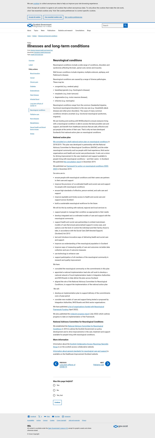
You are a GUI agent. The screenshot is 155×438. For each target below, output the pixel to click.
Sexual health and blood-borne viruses (38, 128)
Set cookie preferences (73, 17)
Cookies (52, 420)
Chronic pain (34, 82)
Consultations (79, 30)
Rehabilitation (34, 123)
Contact (45, 420)
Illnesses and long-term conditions (47, 36)
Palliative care (34, 114)
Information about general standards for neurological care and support (80, 351)
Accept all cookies (34, 17)
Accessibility (30, 420)
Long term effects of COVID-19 (36, 105)
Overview (31, 61)
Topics (36, 30)
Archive (39, 420)
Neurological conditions (37, 110)
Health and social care (37, 54)
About (29, 30)
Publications (51, 30)
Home (29, 36)
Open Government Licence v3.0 (58, 428)
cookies (36, 4)
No (58, 390)
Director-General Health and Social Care (42, 50)
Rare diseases (34, 119)
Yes (58, 385)
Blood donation (35, 73)
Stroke (32, 134)
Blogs (89, 30)
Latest (31, 65)
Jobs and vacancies (74, 420)
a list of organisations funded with (81, 307)
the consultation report (72, 162)
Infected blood (34, 99)
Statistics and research (65, 30)
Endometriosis (34, 91)
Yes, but (60, 395)
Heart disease (34, 95)
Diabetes (33, 86)
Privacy (84, 420)
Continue (57, 402)
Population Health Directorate (42, 52)
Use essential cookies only (53, 17)
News (42, 30)
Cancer (32, 78)
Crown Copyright (61, 420)
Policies (34, 36)
